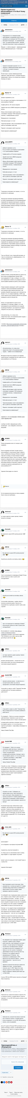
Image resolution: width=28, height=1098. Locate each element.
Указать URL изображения (17, 1061)
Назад (5, 24)
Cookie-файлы (14, 1094)
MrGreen (7, 990)
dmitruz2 (8, 511)
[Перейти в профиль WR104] (2, 371)
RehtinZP (6, 14)
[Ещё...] (25, 30)
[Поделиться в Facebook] (4, 1082)
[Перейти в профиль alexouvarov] (2, 30)
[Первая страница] (2, 25)
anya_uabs (8, 827)
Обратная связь (18, 1092)
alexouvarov (8, 29)
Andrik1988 (8, 675)
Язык (5, 1092)
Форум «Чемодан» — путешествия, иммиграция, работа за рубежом (13, 2)
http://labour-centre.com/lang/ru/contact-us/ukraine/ (11, 632)
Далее (22, 24)
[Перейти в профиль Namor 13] (2, 93)
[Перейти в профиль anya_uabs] (2, 827)
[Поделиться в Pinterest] (11, 1082)
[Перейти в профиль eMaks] (2, 649)
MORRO (7, 438)
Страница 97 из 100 (14, 24)
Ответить (14, 20)
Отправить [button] (18, 1067)
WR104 (7, 370)
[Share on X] (2, 1082)
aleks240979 (8, 142)
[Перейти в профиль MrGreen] (2, 990)
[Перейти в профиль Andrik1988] (2, 676)
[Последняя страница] (26, 25)
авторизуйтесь (20, 1050)
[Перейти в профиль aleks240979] (2, 142)
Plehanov (8, 934)
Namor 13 (8, 93)
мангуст (7, 342)
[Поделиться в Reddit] (7, 1082)
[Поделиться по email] (9, 1082)
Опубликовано (13, 31)
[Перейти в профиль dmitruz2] (2, 512)
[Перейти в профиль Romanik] (2, 530)
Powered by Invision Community (14, 1095)
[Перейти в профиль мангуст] (2, 343)
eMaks (7, 649)
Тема (10, 1092)
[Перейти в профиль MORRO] (2, 439)
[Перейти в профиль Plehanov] (2, 934)
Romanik (7, 529)
